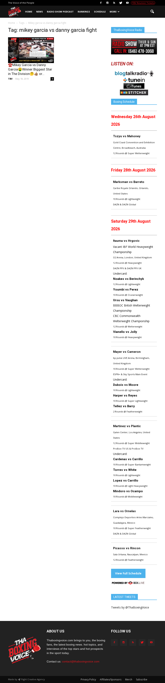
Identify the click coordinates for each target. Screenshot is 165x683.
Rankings (84, 11)
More (113, 11)
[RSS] (114, 2)
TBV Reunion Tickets (143, 2)
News (39, 11)
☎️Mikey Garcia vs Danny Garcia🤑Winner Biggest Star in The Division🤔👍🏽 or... (30, 69)
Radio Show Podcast (60, 11)
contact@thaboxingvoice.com (80, 661)
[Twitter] (121, 2)
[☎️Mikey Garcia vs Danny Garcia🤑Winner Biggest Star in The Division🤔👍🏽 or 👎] (31, 50)
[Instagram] (107, 2)
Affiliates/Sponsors (110, 679)
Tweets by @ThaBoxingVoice (130, 607)
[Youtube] (127, 2)
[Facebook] (101, 2)
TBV (10, 78)
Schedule (100, 11)
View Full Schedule (128, 573)
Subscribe (141, 679)
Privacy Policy (88, 679)
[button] (152, 12)
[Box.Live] (128, 583)
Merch (128, 679)
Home (28, 11)
